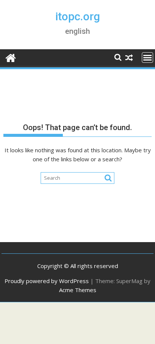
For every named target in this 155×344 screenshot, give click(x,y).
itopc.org (77, 16)
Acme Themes (77, 290)
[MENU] (147, 57)
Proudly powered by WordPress (47, 281)
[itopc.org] (11, 57)
